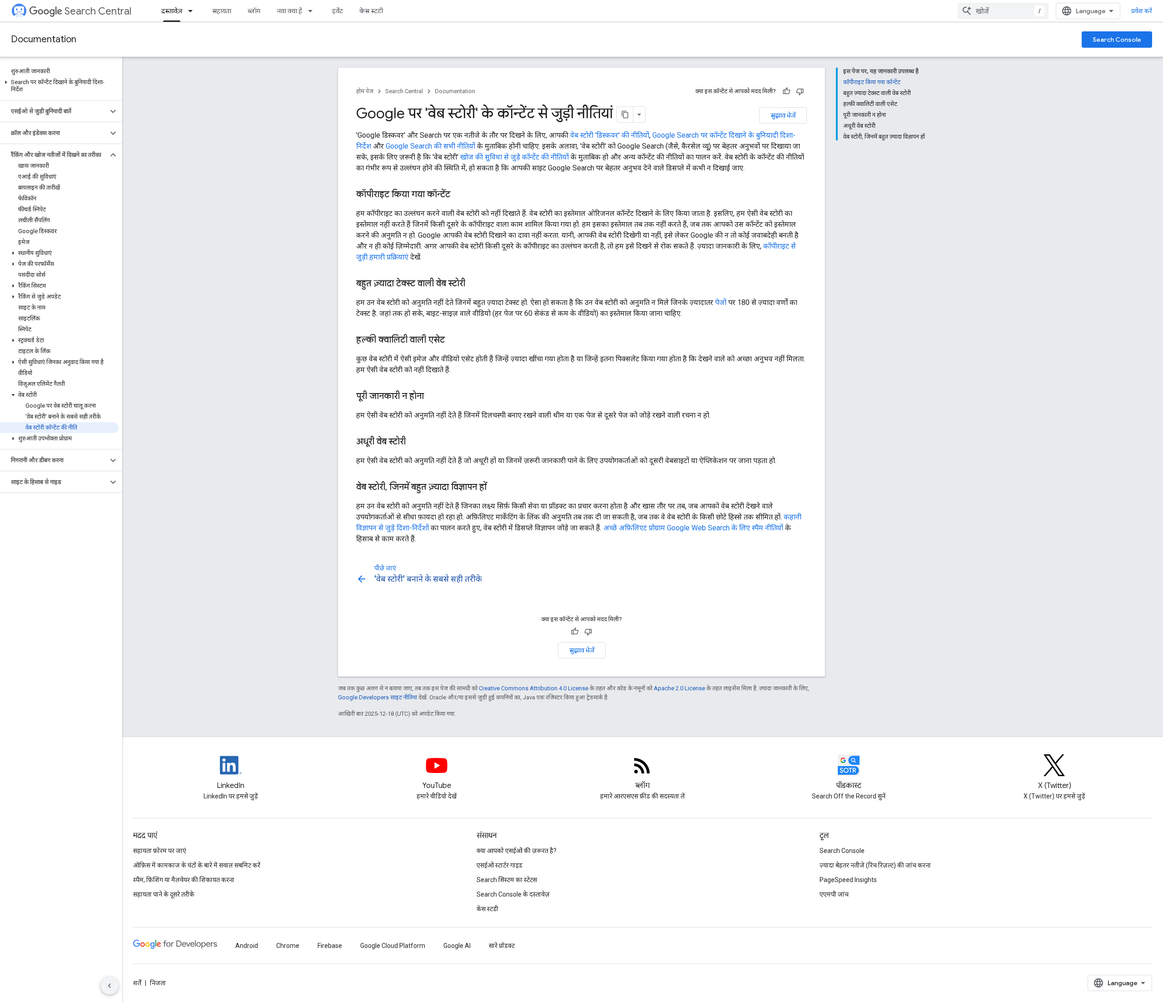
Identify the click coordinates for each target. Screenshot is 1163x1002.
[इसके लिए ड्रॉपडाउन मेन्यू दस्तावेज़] (193, 11)
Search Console (1117, 39)
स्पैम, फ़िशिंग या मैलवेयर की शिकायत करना (183, 879)
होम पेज (364, 91)
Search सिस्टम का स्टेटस (507, 879)
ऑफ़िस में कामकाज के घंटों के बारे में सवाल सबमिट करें (196, 865)
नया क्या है (289, 11)
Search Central (98, 11)
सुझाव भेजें (782, 115)
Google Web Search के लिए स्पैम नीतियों (725, 527)
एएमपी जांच (834, 894)
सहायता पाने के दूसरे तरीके (163, 894)
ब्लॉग (254, 11)
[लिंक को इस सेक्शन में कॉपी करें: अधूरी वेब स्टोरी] (415, 442)
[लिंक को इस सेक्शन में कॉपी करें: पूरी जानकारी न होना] (433, 396)
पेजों (720, 302)
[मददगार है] (786, 91)
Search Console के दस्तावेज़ (513, 894)
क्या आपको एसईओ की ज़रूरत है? (517, 850)
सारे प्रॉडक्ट (502, 945)
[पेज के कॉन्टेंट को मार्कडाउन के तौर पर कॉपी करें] (625, 114)
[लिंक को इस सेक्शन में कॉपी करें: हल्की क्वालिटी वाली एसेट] (454, 340)
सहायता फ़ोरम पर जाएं (159, 850)
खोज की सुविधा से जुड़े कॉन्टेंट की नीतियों (514, 157)
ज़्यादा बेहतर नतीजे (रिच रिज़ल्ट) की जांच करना (875, 865)
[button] (59, 86)
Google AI (457, 945)
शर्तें (137, 983)
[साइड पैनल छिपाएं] (109, 986)
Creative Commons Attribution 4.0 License (533, 688)
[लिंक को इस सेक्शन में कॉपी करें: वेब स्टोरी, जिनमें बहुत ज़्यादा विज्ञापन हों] (496, 487)
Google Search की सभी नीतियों (430, 146)
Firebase (330, 945)
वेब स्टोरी (581, 135)
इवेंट (337, 11)
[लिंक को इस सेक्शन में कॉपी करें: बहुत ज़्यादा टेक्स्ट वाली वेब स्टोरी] (476, 284)
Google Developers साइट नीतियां (377, 697)
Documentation (43, 39)
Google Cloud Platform (392, 945)
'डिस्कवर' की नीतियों (622, 135)
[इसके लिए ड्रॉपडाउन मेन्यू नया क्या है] (313, 11)
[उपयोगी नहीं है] (800, 91)
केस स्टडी (371, 11)
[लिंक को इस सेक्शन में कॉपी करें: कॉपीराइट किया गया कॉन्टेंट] (459, 194)
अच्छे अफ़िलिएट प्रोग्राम (634, 527)
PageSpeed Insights (848, 879)
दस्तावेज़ (171, 11)
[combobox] (1003, 11)
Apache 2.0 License (679, 688)
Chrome (287, 945)
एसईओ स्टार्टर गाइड (499, 865)
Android (246, 945)
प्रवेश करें (1141, 11)
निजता (158, 983)
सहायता (221, 11)
